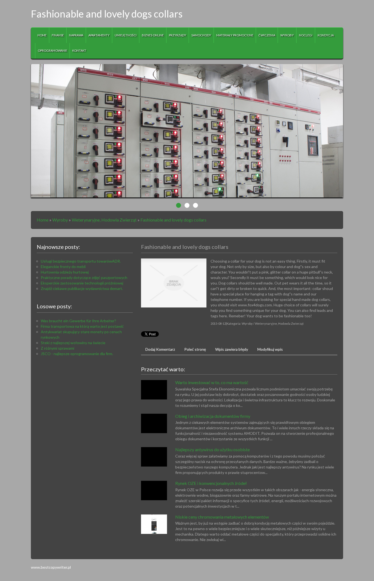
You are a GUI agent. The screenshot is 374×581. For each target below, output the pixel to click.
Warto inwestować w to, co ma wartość (211, 382)
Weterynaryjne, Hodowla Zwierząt (104, 219)
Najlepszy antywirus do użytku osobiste (212, 449)
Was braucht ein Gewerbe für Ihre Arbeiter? (78, 320)
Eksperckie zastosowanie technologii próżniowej (82, 283)
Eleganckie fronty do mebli (63, 266)
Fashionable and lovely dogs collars (173, 219)
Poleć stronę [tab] (195, 349)
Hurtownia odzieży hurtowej (65, 272)
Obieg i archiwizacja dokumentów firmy (212, 416)
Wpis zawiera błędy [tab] (231, 349)
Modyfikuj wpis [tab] (270, 349)
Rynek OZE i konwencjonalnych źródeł (211, 483)
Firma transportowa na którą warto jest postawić (82, 326)
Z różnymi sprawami (57, 348)
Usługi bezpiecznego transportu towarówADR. (81, 261)
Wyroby (60, 219)
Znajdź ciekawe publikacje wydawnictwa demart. (82, 288)
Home (42, 219)
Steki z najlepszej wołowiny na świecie (73, 342)
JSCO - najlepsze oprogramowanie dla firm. (77, 353)
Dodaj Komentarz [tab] (160, 349)
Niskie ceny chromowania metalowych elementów (222, 516)
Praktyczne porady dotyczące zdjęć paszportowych (84, 277)
